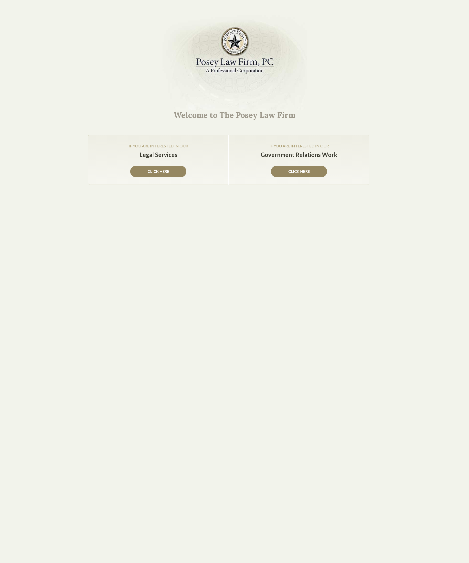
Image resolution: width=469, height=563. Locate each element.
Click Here (299, 171)
